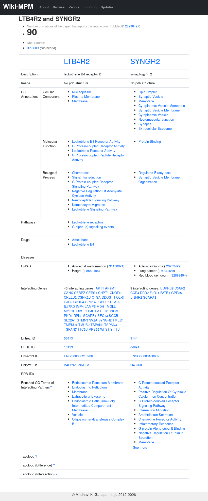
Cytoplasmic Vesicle (153, 114)
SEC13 (102, 315)
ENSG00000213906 (78, 355)
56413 (68, 338)
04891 (134, 347)
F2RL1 (154, 292)
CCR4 (134, 292)
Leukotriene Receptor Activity (93, 150)
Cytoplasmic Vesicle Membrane (161, 105)
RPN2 (78, 315)
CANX (68, 292)
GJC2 (68, 301)
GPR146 (91, 301)
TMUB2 (84, 324)
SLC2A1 (70, 320)
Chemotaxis (81, 172)
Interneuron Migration (153, 410)
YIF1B (115, 329)
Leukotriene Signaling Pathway (94, 209)
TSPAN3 (97, 324)
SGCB (113, 315)
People (73, 7)
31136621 (116, 266)
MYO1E (69, 311)
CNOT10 (116, 292)
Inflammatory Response (156, 423)
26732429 (173, 266)
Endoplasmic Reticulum (89, 387)
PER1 (104, 311)
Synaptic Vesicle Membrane (159, 110)
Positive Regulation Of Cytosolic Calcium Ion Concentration (162, 394)
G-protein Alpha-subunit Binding (161, 428)
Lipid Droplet (147, 91)
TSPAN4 (110, 324)
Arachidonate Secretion (155, 414)
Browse (58, 7)
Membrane (80, 101)
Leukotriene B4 (83, 244)
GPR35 (176, 292)
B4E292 (70, 364)
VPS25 (94, 329)
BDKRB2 (167, 288)
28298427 (132, 26)
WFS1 (104, 329)
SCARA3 (149, 297)
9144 (133, 338)
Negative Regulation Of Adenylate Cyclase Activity (97, 193)
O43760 (136, 364)
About (44, 7)
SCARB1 (89, 315)
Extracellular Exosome (155, 128)
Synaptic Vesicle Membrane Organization (159, 179)
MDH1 (101, 306)
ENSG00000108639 (144, 355)
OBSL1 (81, 311)
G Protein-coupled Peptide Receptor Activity (98, 157)
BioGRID (33, 48)
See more (140, 447)
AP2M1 (110, 288)
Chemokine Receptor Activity (159, 419)
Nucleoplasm (81, 91)
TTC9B (83, 329)
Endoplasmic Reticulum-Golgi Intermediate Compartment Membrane (93, 405)
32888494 (178, 275)
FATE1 (165, 292)
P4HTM (93, 311)
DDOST (107, 297)
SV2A (93, 320)
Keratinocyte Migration (88, 204)
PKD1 (68, 315)
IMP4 (80, 306)
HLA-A (115, 301)
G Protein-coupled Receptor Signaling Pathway (92, 184)
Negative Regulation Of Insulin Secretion (160, 435)
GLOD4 (78, 301)
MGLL (111, 306)
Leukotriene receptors (88, 222)
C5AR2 (180, 288)
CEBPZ (79, 292)
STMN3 (82, 320)
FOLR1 (119, 297)
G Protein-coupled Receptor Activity (98, 145)
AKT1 (100, 288)
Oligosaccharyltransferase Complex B (98, 421)
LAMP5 (90, 306)
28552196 (91, 270)
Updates (107, 7)
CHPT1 (103, 292)
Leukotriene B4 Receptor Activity (96, 141)
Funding (90, 7)
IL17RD (69, 306)
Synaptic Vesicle (150, 96)
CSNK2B (84, 297)
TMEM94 (70, 324)
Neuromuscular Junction (156, 119)
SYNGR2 (145, 61)
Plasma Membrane (86, 96)
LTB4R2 (77, 61)
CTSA (96, 297)
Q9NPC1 (83, 364)
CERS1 (91, 292)
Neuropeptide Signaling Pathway (95, 200)
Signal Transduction (86, 177)
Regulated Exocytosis (154, 172)
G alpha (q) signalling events (93, 226)
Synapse (144, 123)
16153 (68, 347)
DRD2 (144, 292)
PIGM (114, 311)
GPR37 (103, 301)
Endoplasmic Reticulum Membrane (97, 382)
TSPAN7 (70, 329)
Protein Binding (149, 141)
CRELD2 (70, 297)
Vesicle (77, 414)
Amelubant (80, 239)
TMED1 (118, 320)
